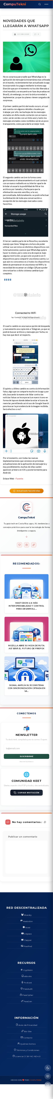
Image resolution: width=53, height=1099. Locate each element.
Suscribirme (26, 756)
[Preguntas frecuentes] (26, 545)
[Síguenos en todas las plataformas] (33, 545)
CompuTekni (35, 1080)
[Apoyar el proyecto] (19, 545)
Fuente (19, 478)
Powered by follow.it (26, 761)
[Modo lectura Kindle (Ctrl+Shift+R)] (48, 1076)
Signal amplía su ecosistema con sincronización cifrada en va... (26, 688)
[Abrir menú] (46, 4)
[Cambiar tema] (48, 1068)
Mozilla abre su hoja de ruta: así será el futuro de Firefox (26, 647)
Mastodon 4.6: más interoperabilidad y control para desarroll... (26, 606)
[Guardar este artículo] (48, 1085)
